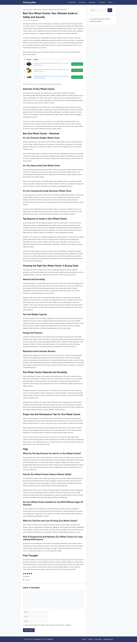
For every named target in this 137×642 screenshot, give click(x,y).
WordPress (50, 639)
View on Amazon (77, 64)
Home (24, 9)
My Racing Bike (29, 2)
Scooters (110, 2)
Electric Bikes (82, 2)
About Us (84, 639)
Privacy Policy (98, 639)
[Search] (110, 10)
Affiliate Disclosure (108, 639)
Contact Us (91, 639)
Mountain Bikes (72, 2)
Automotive (30, 9)
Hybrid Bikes (92, 2)
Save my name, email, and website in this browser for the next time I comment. (48, 625)
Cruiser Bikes (101, 2)
